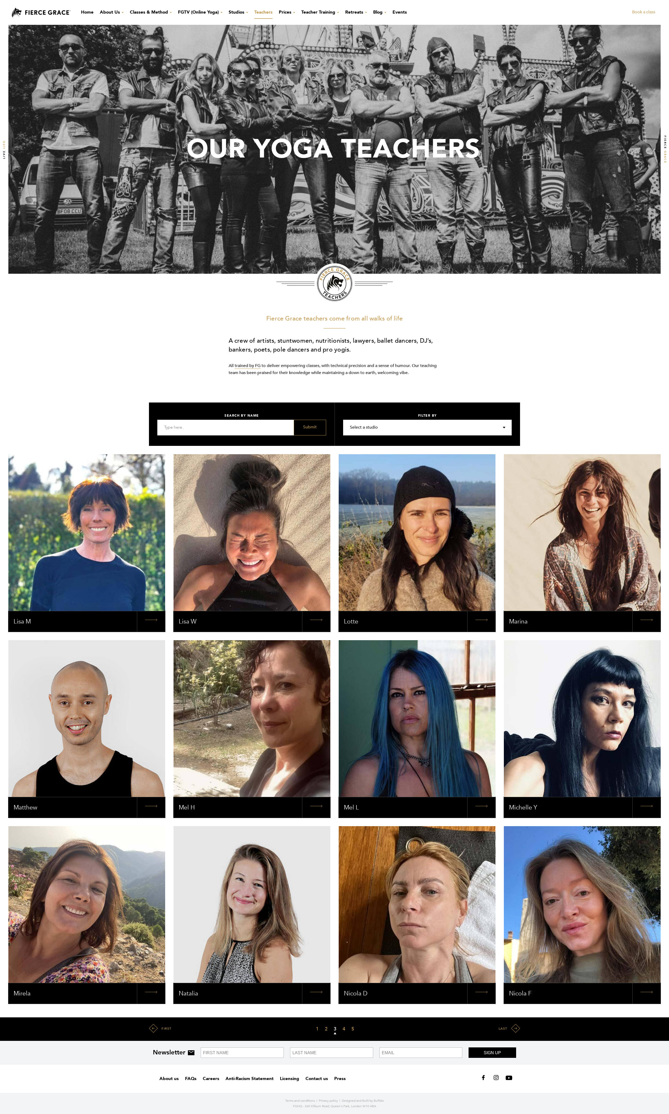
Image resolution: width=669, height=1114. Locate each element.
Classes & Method (149, 12)
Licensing (289, 1079)
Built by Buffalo (373, 1101)
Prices (286, 12)
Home (87, 12)
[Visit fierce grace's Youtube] (507, 1078)
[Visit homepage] (41, 13)
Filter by (427, 415)
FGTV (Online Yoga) (199, 12)
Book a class (643, 12)
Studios (237, 12)
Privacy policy (328, 1101)
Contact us (316, 1079)
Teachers (263, 12)
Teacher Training (319, 12)
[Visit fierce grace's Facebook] (485, 1078)
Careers (211, 1079)
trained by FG (248, 366)
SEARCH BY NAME (241, 415)
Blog (378, 12)
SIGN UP (492, 1053)
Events (400, 12)
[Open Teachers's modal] (151, 621)
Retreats (355, 12)
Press (340, 1079)
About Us (110, 12)
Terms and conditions (300, 1101)
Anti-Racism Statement (250, 1079)
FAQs (191, 1079)
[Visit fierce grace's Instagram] (496, 1078)
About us (169, 1079)
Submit (310, 427)
